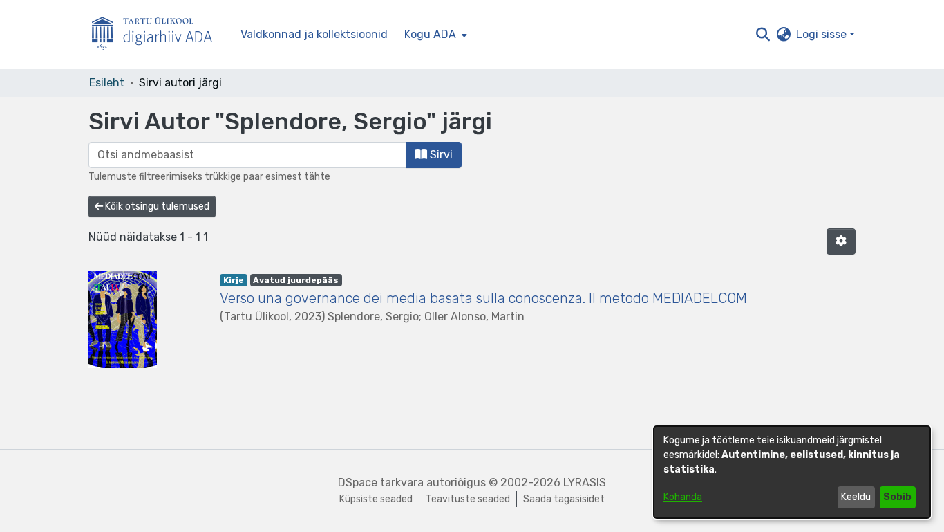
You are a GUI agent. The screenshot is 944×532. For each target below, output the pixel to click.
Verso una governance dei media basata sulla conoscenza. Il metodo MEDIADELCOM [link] (483, 298)
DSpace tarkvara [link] (381, 482)
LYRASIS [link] (584, 482)
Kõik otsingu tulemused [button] (156, 206)
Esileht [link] (106, 82)
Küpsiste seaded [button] (376, 499)
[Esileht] (157, 35)
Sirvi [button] (440, 154)
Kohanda (682, 497)
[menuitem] (434, 34)
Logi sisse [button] (822, 34)
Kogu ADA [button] (430, 34)
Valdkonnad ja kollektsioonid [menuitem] (314, 34)
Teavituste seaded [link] (468, 499)
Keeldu (856, 497)
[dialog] (792, 472)
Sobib (897, 497)
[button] (762, 34)
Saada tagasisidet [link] (564, 499)
